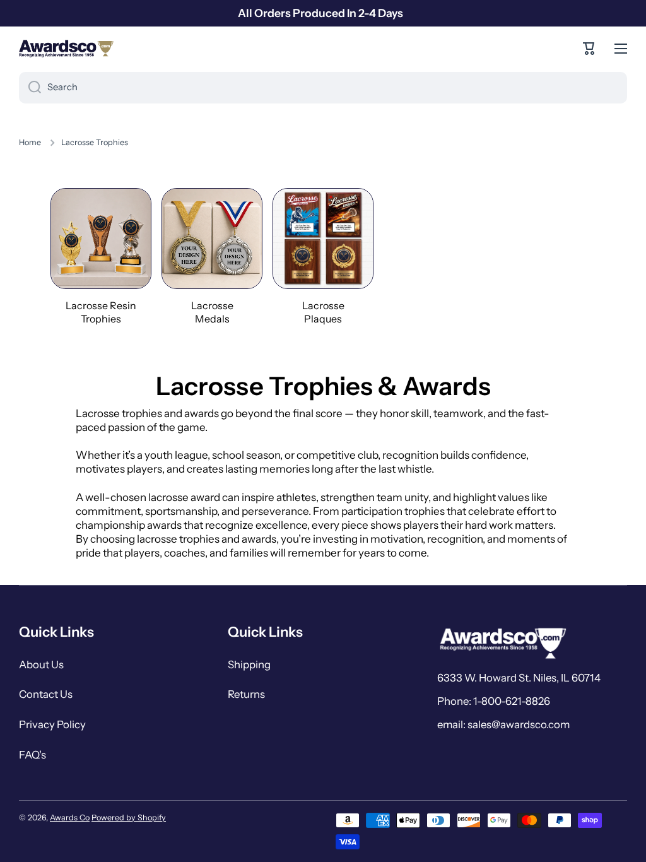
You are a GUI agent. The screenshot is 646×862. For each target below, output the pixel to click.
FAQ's (32, 754)
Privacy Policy (52, 724)
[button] (589, 48)
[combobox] (323, 87)
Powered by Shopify (128, 817)
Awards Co (70, 817)
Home (30, 142)
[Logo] (66, 48)
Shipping (249, 664)
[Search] (30, 87)
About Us (41, 664)
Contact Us (46, 694)
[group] (100, 257)
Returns (246, 694)
